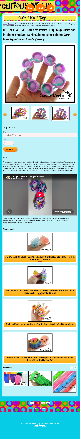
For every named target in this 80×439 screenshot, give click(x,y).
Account (40, 8)
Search (35, 408)
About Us (43, 408)
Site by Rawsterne (40, 425)
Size (4, 132)
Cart (50, 8)
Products (11, 24)
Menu (30, 8)
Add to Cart (10, 149)
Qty (4, 140)
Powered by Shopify (40, 426)
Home (5, 24)
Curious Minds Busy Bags (39, 423)
